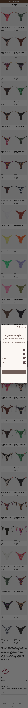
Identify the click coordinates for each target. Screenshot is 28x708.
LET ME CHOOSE (19, 368)
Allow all (14, 372)
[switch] (24, 354)
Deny (14, 380)
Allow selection (14, 376)
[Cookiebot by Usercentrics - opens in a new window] (17, 327)
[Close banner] (25, 327)
